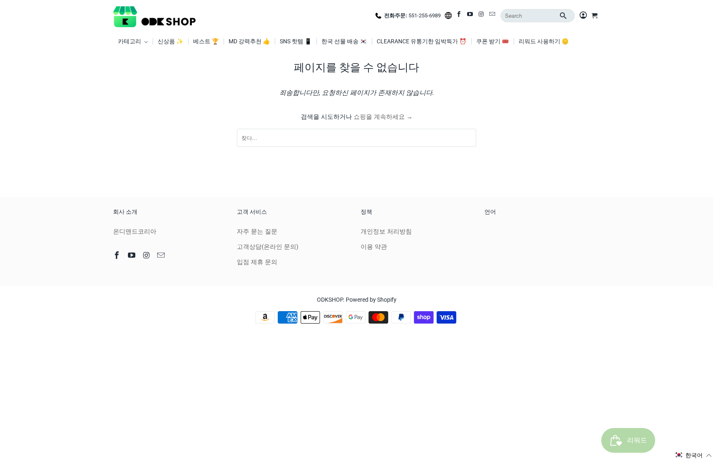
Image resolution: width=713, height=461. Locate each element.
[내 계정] (583, 16)
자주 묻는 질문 (257, 231)
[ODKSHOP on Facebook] (459, 16)
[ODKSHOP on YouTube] (470, 16)
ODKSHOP (330, 299)
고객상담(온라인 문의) (267, 247)
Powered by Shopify (371, 299)
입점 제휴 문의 (257, 262)
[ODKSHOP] (154, 15)
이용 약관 (374, 247)
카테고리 (130, 41)
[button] (693, 455)
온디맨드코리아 (134, 231)
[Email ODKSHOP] (492, 16)
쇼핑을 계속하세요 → (383, 117)
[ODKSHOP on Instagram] (481, 16)
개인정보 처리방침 (386, 231)
